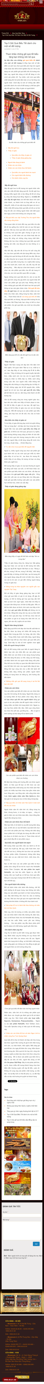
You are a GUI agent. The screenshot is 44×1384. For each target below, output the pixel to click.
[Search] (31, 3)
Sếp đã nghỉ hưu (13, 148)
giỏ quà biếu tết (29, 60)
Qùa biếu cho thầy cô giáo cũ (22, 155)
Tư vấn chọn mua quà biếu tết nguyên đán (20, 447)
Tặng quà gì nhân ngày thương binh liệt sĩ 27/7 (23, 1111)
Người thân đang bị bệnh (16, 162)
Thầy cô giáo (12, 151)
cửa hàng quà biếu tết (29, 296)
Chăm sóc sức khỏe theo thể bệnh (19, 168)
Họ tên (5, 1212)
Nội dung (6, 1219)
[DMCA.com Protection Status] (22, 1376)
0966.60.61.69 (10, 1379)
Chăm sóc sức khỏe (14, 165)
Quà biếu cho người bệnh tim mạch (24, 172)
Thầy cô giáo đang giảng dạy (21, 158)
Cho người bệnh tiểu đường (21, 175)
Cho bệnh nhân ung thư (20, 178)
